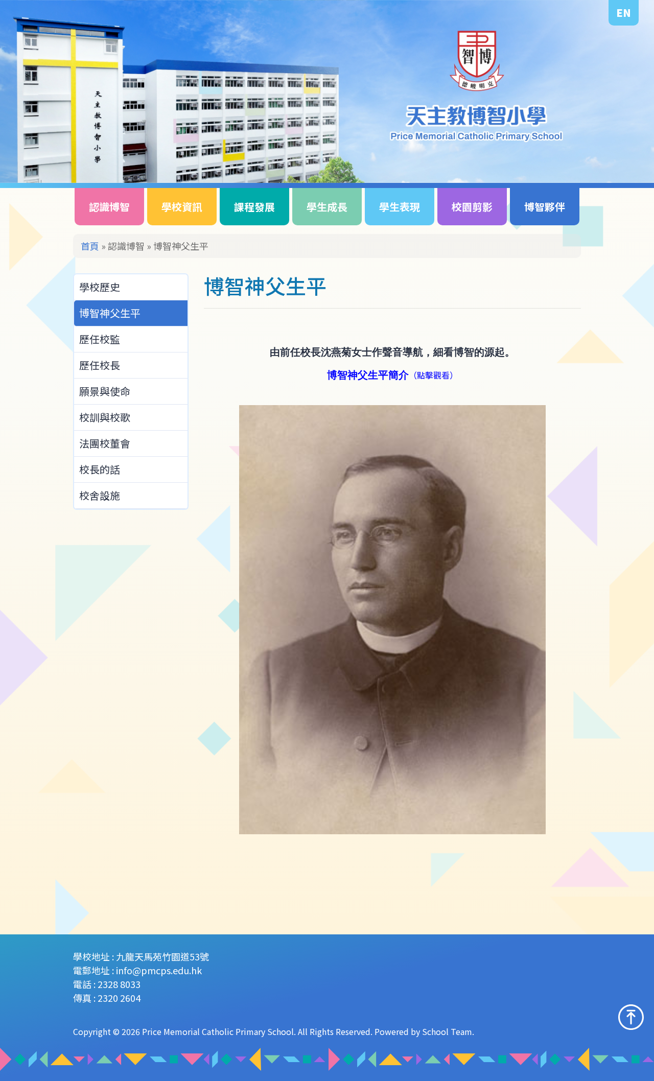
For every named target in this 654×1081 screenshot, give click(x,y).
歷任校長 (99, 365)
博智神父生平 (110, 313)
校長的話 (99, 469)
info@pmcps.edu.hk (159, 970)
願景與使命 (104, 391)
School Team (447, 1031)
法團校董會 (104, 443)
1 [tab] (614, 160)
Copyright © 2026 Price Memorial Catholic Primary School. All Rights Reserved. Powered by (247, 1031)
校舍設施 (99, 495)
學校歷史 (99, 286)
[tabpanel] (327, 91)
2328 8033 (119, 984)
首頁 (90, 245)
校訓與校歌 (104, 417)
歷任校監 (99, 339)
